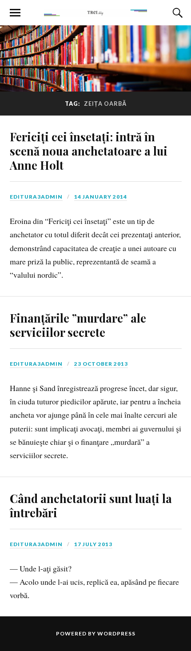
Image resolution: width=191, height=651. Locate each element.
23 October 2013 (101, 363)
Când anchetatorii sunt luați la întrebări (91, 505)
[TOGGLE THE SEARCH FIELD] (176, 13)
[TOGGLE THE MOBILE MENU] (15, 13)
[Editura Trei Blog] (95, 12)
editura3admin (36, 196)
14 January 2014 (100, 196)
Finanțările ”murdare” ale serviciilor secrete (78, 324)
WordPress (116, 633)
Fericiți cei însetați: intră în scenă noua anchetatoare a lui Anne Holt (88, 150)
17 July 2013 (93, 544)
